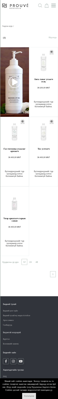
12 (24, 262)
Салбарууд (7, 325)
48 (37, 262)
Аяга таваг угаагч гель (43, 80)
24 (30, 262)
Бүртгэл (6, 339)
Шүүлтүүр (53, 37)
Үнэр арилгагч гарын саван (14, 219)
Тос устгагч (44, 149)
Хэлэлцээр (29, 396)
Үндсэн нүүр (7, 26)
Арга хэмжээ (8, 320)
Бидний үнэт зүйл (10, 311)
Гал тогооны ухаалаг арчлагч (14, 150)
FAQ (5, 376)
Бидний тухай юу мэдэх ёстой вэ (16, 315)
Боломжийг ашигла (11, 344)
